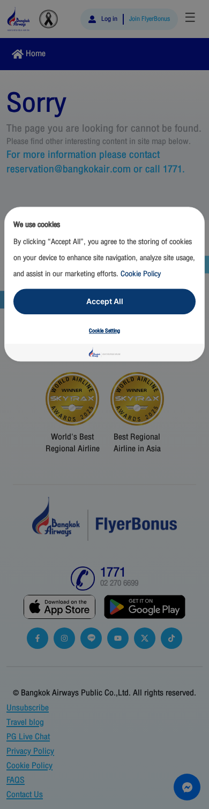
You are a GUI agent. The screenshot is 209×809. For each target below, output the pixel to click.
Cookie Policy (141, 274)
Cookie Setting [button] (104, 331)
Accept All (104, 301)
